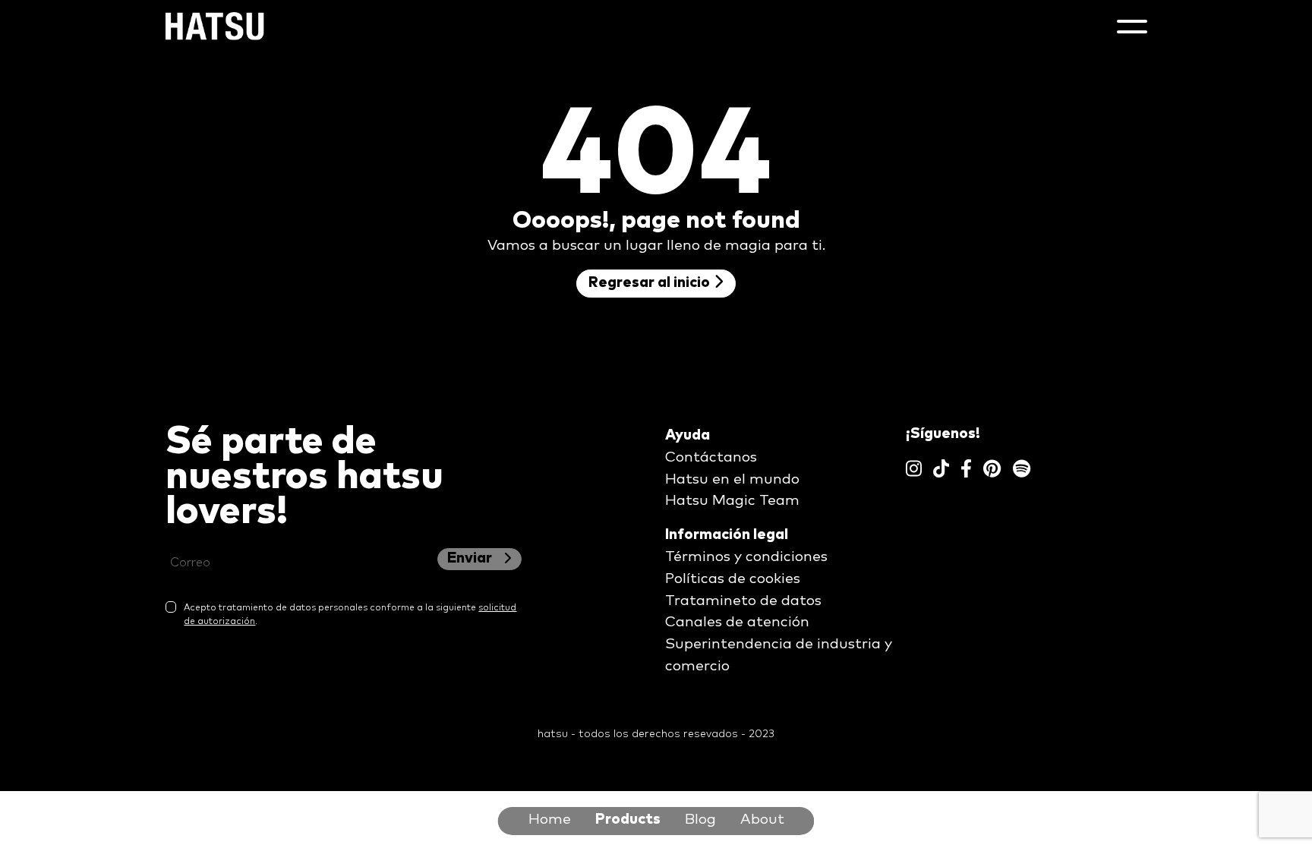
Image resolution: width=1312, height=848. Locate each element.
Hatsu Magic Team (732, 500)
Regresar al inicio (650, 283)
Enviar (471, 558)
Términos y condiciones (746, 557)
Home (549, 819)
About (762, 819)
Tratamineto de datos (743, 601)
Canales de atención (737, 622)
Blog (700, 819)
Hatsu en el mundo (732, 479)
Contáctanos (711, 457)
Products (628, 819)
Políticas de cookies (732, 579)
